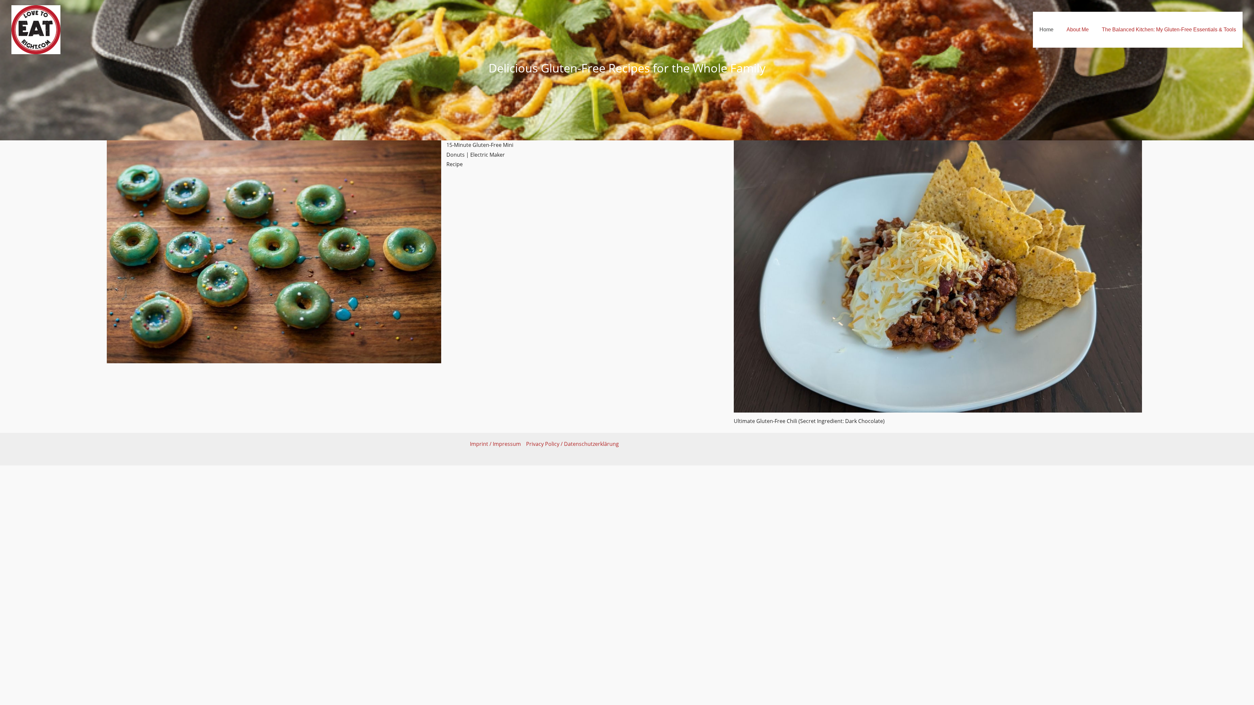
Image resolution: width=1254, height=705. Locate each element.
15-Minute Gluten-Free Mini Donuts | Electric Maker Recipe (479, 154)
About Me (1078, 29)
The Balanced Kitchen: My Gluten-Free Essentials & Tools (1169, 29)
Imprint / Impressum (495, 443)
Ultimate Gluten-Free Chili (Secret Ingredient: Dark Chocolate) (809, 421)
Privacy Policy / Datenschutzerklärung (572, 443)
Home (1046, 29)
